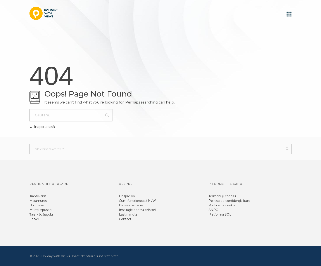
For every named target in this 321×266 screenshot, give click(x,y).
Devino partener (131, 205)
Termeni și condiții (222, 196)
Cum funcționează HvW (137, 201)
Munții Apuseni (40, 210)
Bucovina (36, 205)
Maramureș (38, 201)
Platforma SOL (220, 214)
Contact (125, 219)
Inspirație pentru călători (137, 210)
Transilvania (38, 196)
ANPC (213, 210)
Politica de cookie (222, 205)
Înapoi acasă (44, 127)
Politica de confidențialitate (229, 201)
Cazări (34, 219)
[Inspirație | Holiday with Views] (43, 13)
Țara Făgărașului (41, 214)
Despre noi (127, 196)
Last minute (128, 214)
